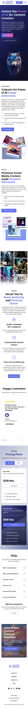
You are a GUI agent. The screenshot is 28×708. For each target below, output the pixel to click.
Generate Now (8, 129)
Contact (14, 613)
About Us (14, 673)
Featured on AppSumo (10, 40)
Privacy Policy (14, 695)
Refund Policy (14, 700)
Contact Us (14, 680)
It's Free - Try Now (11, 649)
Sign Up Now (7, 35)
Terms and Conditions (14, 698)
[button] (25, 2)
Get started (14, 486)
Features (14, 676)
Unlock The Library (9, 210)
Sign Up (19, 2)
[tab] (10, 463)
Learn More (9, 653)
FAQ (14, 683)
